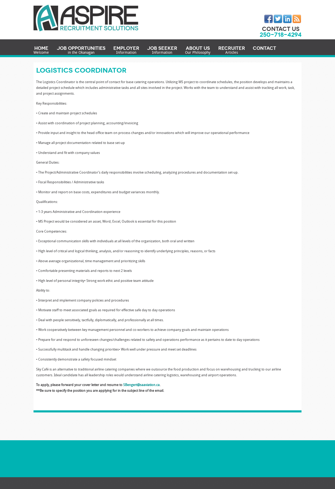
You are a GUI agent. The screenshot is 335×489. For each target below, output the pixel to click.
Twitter (278, 19)
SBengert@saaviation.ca (141, 385)
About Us (197, 50)
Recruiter (231, 50)
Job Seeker (162, 50)
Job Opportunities (81, 50)
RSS (297, 19)
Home (41, 50)
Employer (126, 50)
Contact (264, 48)
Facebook (268, 19)
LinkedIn (287, 19)
